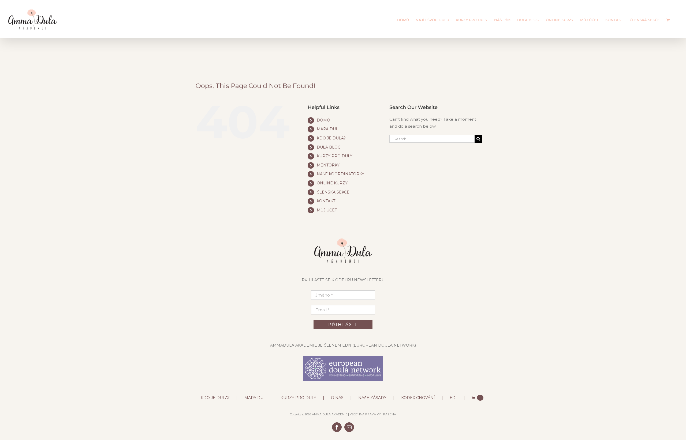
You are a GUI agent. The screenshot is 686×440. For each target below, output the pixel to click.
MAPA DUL (327, 129)
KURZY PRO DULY (334, 156)
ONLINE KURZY (332, 183)
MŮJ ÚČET (327, 210)
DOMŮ (323, 120)
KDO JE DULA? (331, 138)
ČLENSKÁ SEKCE (333, 192)
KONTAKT (326, 201)
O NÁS (337, 397)
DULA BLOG (329, 147)
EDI (453, 397)
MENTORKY (328, 165)
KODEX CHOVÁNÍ (418, 397)
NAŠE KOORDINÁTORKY (340, 174)
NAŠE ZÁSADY (372, 397)
